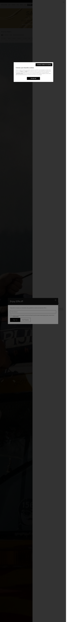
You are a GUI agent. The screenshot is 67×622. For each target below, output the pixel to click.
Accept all (33, 78)
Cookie (26, 71)
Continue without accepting (44, 64)
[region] (33, 72)
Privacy (21, 71)
